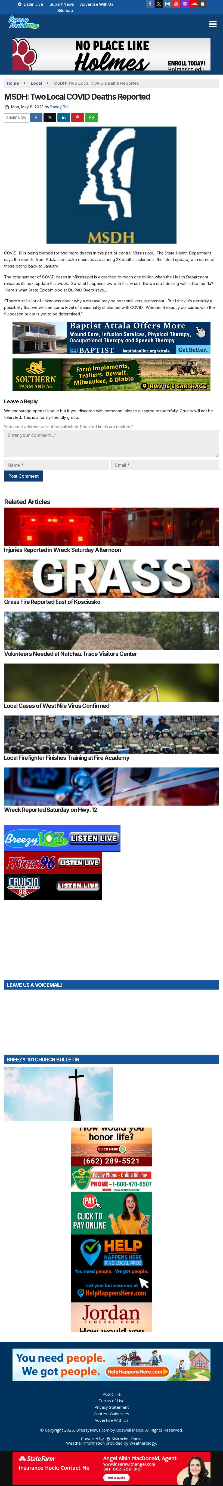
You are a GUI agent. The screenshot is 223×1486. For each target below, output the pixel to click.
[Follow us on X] (159, 4)
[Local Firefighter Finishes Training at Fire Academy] (111, 735)
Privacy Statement (111, 1407)
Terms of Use (111, 1400)
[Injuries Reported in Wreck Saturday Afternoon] (111, 527)
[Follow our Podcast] (185, 4)
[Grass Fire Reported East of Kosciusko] (111, 579)
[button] (213, 24)
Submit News (61, 4)
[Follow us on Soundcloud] (194, 4)
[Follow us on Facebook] (150, 4)
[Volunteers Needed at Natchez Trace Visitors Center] (111, 631)
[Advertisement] (111, 54)
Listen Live (33, 4)
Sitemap (65, 10)
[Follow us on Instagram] (167, 4)
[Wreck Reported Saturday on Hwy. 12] (111, 786)
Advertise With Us (96, 4)
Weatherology (142, 1443)
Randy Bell (59, 107)
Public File (112, 1394)
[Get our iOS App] (202, 4)
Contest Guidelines (111, 1413)
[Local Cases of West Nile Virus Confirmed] (111, 683)
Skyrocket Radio (126, 1438)
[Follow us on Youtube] (176, 4)
